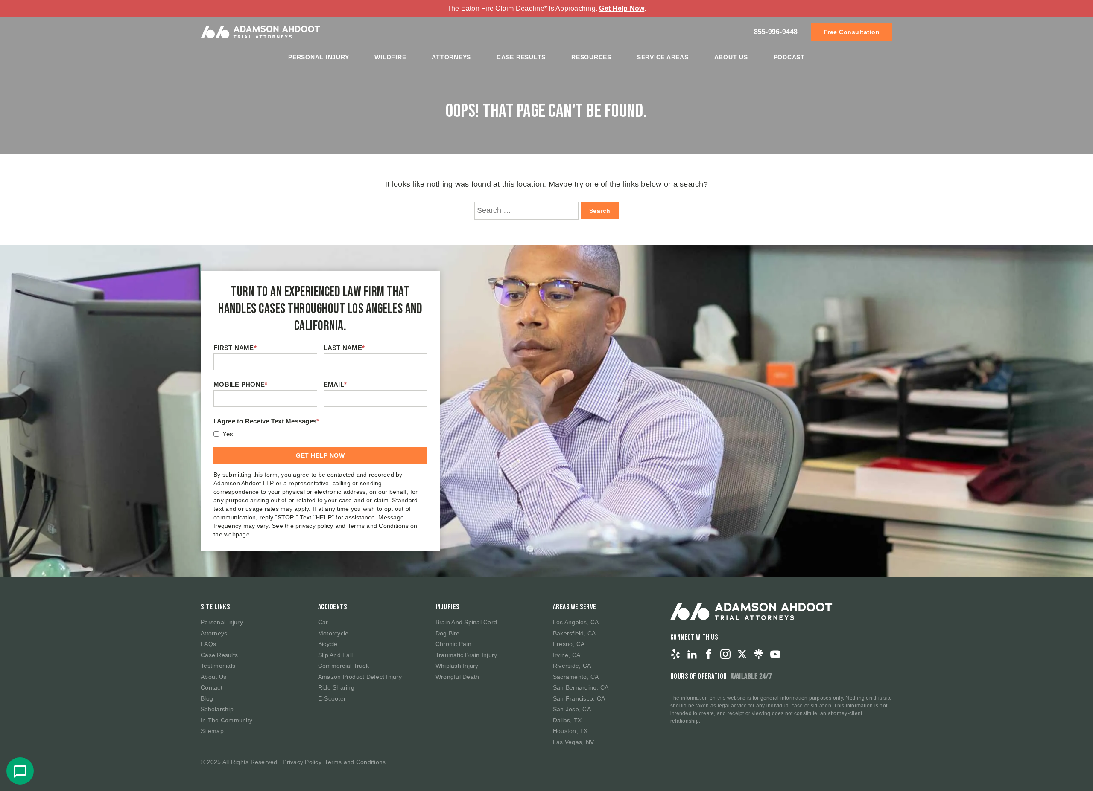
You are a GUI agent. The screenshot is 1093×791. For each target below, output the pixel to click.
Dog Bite (447, 633)
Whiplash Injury (457, 665)
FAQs (208, 643)
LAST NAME (344, 347)
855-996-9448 (776, 31)
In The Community (226, 720)
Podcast (789, 57)
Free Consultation (852, 32)
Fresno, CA (569, 643)
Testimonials (218, 665)
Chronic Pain (453, 643)
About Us (731, 57)
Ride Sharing (336, 687)
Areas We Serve (574, 607)
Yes (228, 434)
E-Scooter (332, 698)
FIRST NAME (235, 347)
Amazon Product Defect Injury (360, 676)
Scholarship (217, 709)
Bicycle (328, 643)
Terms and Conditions (355, 762)
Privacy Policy (302, 762)
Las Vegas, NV (573, 742)
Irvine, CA (567, 655)
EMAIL (335, 384)
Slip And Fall (335, 655)
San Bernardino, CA (581, 687)
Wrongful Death (457, 676)
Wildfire (390, 57)
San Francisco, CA (579, 698)
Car (323, 622)
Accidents (332, 607)
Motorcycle (333, 633)
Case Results (521, 57)
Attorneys (451, 57)
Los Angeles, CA (576, 622)
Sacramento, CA (576, 676)
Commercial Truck (343, 665)
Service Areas (663, 57)
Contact (211, 687)
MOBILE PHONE (240, 384)
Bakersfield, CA (574, 633)
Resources (591, 57)
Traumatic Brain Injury (466, 655)
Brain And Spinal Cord (466, 622)
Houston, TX (570, 730)
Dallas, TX (567, 720)
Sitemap (212, 730)
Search (600, 210)
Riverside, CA (572, 665)
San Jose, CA (572, 709)
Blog (207, 698)
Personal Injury (318, 57)
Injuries (447, 607)
